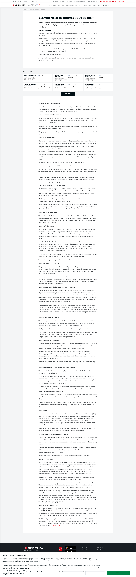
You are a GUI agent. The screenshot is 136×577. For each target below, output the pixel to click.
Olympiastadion (56, 525)
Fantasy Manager (119, 1)
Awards (99, 5)
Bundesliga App (107, 1)
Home (50, 5)
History (80, 5)
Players (107, 5)
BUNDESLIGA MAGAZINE (79, 1)
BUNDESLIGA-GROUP (93, 1)
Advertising (84, 547)
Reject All (95, 573)
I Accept (117, 573)
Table (58, 5)
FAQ (103, 5)
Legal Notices (100, 547)
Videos (85, 5)
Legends (90, 5)
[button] (119, 5)
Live (76, 5)
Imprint (27, 568)
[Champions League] (33, 1)
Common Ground (66, 1)
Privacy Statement (101, 549)
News (54, 5)
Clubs (62, 5)
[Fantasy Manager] (113, 1)
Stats (94, 5)
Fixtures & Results (69, 5)
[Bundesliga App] (101, 1)
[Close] (133, 564)
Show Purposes (73, 573)
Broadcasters (57, 1)
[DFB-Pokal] (29, 1)
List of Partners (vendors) (9, 574)
